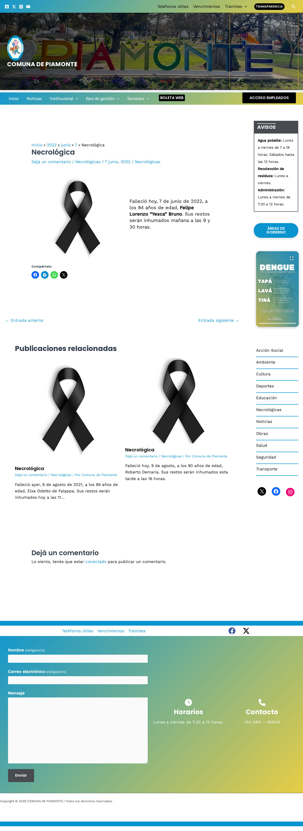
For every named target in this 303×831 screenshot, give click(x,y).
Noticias (34, 98)
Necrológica (29, 468)
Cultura (263, 374)
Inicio (14, 98)
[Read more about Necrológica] (67, 409)
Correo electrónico (37, 671)
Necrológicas (88, 161)
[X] (14, 6)
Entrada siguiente (218, 320)
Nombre (26, 650)
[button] (244, 6)
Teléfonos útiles (172, 6)
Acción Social (269, 350)
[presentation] (277, 323)
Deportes (265, 386)
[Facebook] (7, 6)
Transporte (266, 469)
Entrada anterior (24, 320)
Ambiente (265, 362)
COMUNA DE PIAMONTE (42, 64)
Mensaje (16, 693)
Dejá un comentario (51, 161)
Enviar (21, 775)
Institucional (61, 98)
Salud (261, 445)
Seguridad (266, 457)
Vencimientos (206, 6)
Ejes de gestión (100, 98)
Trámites (233, 6)
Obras (262, 433)
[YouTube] (28, 6)
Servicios (135, 98)
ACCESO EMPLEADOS (269, 97)
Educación (266, 397)
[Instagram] (21, 6)
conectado (96, 561)
